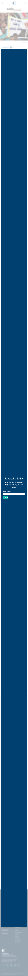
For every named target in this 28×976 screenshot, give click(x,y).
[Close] (25, 50)
